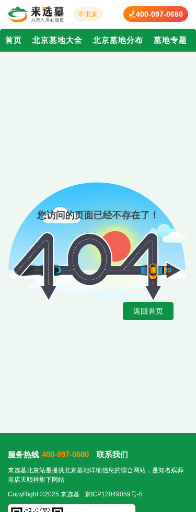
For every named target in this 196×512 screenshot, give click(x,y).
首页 (13, 39)
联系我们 (112, 454)
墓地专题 (170, 39)
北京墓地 (76, 470)
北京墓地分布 (118, 39)
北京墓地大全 (57, 39)
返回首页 (148, 311)
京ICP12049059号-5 (114, 494)
